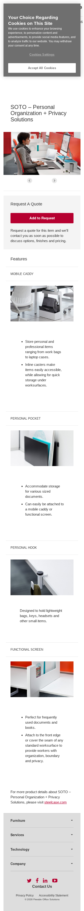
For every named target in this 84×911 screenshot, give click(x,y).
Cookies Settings (41, 54)
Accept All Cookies (42, 68)
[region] (42, 40)
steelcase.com (55, 802)
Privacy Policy (25, 895)
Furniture (17, 820)
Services (17, 834)
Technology (19, 849)
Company (18, 863)
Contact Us (42, 886)
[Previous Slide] (30, 181)
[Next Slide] (54, 181)
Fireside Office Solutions (46, 899)
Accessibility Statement (53, 895)
